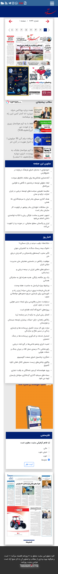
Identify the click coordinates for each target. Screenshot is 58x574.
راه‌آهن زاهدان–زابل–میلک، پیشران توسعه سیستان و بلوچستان (28, 321)
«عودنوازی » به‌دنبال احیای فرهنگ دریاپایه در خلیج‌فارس (31, 171)
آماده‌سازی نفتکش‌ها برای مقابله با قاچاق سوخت (30, 177)
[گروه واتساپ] (16, 3)
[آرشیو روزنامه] (2, 3)
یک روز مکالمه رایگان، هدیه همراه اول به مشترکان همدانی (29, 279)
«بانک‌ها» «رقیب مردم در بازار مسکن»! (34, 243)
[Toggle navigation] (52, 3)
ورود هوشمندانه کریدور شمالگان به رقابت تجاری (30, 370)
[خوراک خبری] (6, 3)
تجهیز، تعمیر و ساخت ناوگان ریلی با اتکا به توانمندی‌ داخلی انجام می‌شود (28, 217)
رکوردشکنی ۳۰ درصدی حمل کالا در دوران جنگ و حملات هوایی (30, 351)
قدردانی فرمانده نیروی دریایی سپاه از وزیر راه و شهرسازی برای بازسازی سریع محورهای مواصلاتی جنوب (29, 293)
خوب (45, 456)
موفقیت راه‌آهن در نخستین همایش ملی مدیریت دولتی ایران (29, 263)
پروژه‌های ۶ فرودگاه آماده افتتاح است (34, 309)
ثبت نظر (29, 464)
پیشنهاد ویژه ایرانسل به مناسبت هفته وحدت (31, 285)
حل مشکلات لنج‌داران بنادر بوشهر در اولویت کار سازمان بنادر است (30, 209)
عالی (45, 448)
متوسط (44, 459)
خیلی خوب (42, 452)
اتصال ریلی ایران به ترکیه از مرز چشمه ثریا (32, 314)
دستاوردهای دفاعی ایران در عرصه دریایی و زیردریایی (32, 271)
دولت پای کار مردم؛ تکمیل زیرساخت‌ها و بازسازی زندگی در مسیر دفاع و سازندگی (29, 329)
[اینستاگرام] (12, 3)
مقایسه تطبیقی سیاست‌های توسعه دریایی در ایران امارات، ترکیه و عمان (29, 193)
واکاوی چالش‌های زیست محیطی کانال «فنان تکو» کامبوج (29, 364)
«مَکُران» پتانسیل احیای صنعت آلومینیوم (33, 357)
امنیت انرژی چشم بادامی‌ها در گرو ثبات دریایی (31, 344)
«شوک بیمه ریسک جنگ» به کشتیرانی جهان (31, 248)
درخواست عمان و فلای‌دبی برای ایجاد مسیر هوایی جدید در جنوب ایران (29, 303)
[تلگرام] (9, 3)
